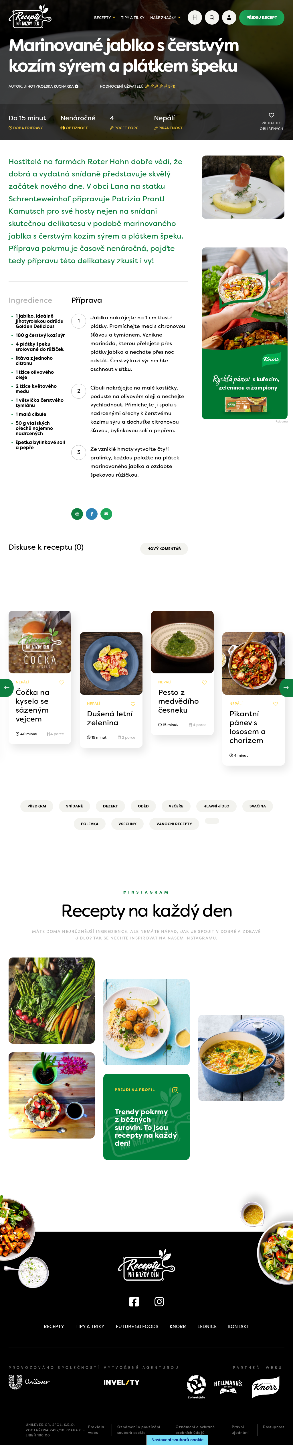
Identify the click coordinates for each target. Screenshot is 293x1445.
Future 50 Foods (137, 1327)
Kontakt (238, 1327)
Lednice (207, 1327)
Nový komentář (164, 548)
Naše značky (163, 17)
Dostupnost (273, 1427)
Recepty (102, 17)
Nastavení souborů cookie (177, 1439)
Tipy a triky (132, 17)
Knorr (178, 1327)
